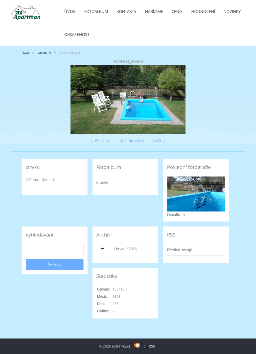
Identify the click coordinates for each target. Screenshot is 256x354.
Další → (159, 140)
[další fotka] (226, 99)
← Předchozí (101, 140)
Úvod (70, 11)
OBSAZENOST (77, 34)
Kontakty (126, 11)
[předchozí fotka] (30, 99)
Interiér (102, 182)
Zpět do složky (132, 140)
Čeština (32, 179)
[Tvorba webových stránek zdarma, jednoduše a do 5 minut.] (137, 345)
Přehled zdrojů (179, 249)
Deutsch (49, 179)
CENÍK (177, 11)
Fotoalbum (96, 11)
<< (103, 248)
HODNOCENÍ (203, 11)
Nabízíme (154, 11)
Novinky (232, 11)
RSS (152, 346)
